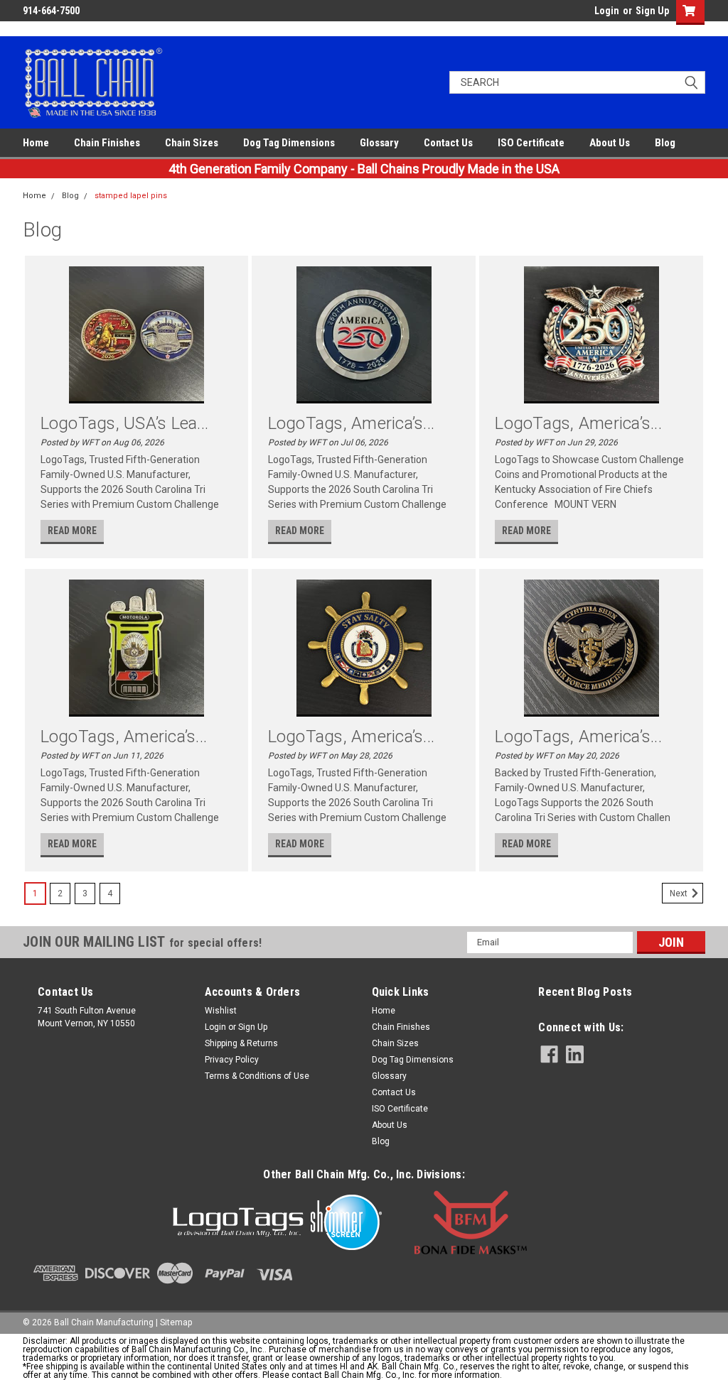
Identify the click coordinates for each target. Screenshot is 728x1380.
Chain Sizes (191, 142)
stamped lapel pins (131, 195)
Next (680, 893)
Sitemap (176, 1322)
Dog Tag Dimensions (289, 142)
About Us (609, 142)
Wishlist (221, 1011)
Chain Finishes (107, 142)
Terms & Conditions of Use (257, 1076)
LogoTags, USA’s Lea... (125, 423)
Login (606, 10)
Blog (665, 142)
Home (36, 142)
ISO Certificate (531, 142)
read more (72, 530)
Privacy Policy (232, 1060)
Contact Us (448, 142)
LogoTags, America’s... (351, 423)
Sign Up (652, 10)
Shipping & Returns (241, 1043)
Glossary (379, 142)
